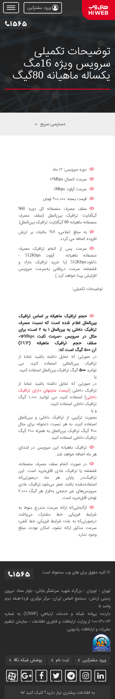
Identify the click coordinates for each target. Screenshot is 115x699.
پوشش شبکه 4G (28, 660)
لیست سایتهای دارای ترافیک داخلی (57, 394)
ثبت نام (62, 660)
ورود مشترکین (39, 8)
